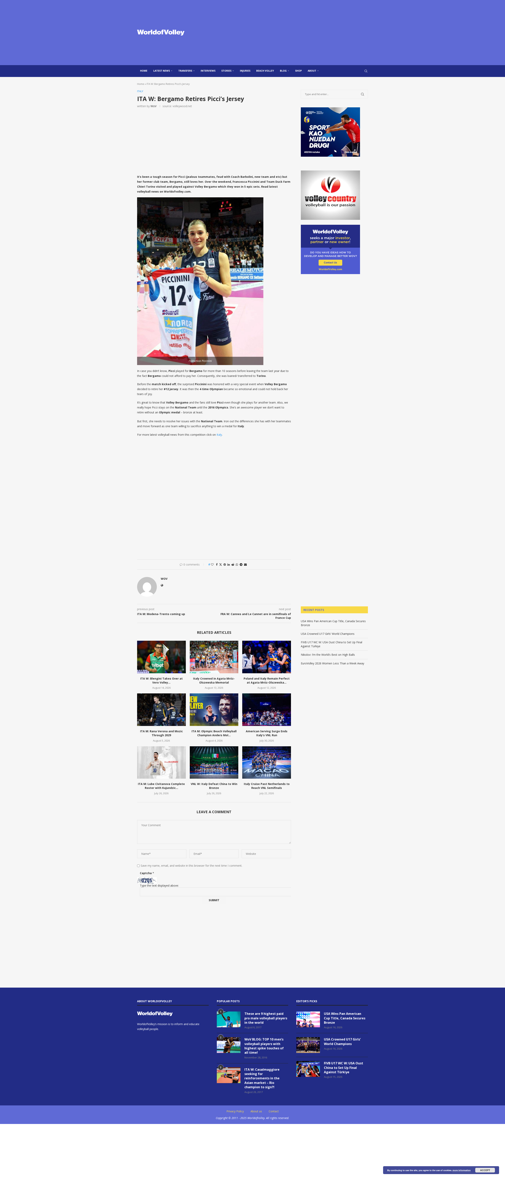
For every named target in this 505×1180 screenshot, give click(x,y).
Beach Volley (265, 70)
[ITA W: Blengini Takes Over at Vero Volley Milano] (161, 657)
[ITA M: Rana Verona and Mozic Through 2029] (161, 709)
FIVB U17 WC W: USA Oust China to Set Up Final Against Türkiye (343, 1067)
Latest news (161, 70)
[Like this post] (212, 564)
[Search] (366, 71)
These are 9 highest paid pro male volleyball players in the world (265, 1018)
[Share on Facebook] (217, 564)
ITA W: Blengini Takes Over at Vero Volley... (161, 680)
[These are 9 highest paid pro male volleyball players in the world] (228, 1019)
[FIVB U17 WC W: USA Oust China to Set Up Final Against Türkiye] (308, 1069)
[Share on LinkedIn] (228, 564)
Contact (274, 1111)
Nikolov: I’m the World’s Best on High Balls (328, 654)
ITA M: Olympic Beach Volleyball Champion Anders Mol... (214, 733)
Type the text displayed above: (159, 885)
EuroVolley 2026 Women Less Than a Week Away (332, 663)
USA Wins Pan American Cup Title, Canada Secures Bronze (344, 1018)
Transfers (185, 70)
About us (256, 1111)
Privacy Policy (235, 1111)
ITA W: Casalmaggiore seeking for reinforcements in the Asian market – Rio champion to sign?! (262, 1078)
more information (462, 1170)
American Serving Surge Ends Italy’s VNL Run (266, 733)
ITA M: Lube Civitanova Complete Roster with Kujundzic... (161, 786)
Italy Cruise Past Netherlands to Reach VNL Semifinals (267, 786)
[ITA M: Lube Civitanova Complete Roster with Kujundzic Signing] (161, 762)
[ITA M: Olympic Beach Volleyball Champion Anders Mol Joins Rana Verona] (214, 709)
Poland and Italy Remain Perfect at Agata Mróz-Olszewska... (267, 680)
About (312, 70)
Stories (226, 70)
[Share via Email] (245, 564)
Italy (219, 434)
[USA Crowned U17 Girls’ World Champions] (308, 1045)
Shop (298, 70)
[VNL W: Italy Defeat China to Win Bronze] (214, 762)
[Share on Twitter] (220, 564)
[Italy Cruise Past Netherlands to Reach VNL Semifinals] (266, 762)
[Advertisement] (292, 32)
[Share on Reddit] (232, 564)
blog (283, 70)
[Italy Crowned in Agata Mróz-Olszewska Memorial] (214, 657)
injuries (245, 70)
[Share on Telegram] (241, 564)
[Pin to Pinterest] (225, 564)
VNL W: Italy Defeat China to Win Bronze (214, 786)
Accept (485, 1170)
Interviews (208, 70)
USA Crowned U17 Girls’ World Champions (327, 634)
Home (143, 70)
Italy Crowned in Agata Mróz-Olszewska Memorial (214, 680)
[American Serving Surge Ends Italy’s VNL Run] (266, 709)
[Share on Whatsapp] (237, 564)
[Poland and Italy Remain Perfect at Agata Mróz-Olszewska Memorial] (266, 657)
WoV (153, 106)
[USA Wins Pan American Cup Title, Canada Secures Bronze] (308, 1019)
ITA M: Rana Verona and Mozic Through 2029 (161, 733)
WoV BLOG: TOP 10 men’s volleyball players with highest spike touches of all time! (264, 1046)
